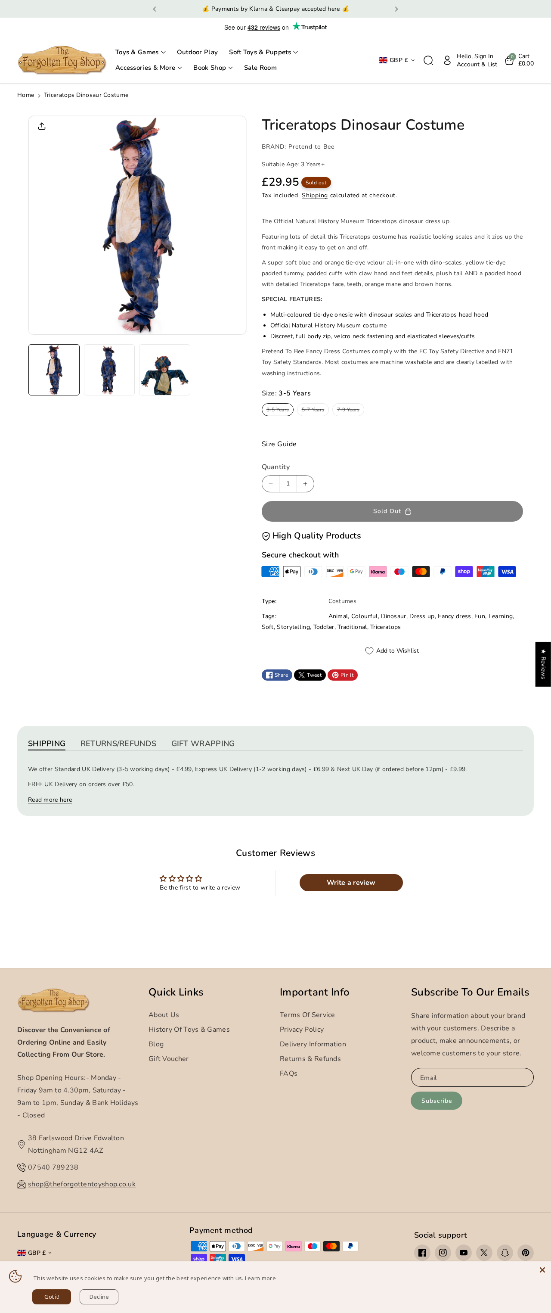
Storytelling (293, 627)
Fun (479, 616)
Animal (338, 616)
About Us (164, 1015)
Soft (268, 627)
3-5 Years (279, 411)
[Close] (542, 1270)
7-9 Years (350, 411)
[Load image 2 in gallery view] (109, 369)
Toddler (323, 627)
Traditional (352, 627)
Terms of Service (307, 1015)
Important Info (315, 992)
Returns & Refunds (310, 1059)
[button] (140, 52)
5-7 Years (315, 411)
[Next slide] (396, 9)
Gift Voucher (169, 1059)
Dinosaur (393, 616)
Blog (156, 1044)
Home (25, 95)
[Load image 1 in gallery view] (54, 369)
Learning (501, 616)
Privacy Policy (302, 1029)
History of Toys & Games (189, 1029)
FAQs (288, 1073)
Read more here (50, 800)
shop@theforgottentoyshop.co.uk (82, 1184)
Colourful (364, 616)
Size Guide (279, 444)
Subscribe (436, 1101)
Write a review (351, 882)
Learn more (260, 1278)
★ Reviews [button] (543, 664)
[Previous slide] (155, 9)
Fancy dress (454, 616)
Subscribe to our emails (470, 992)
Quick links (176, 992)
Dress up (421, 616)
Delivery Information (313, 1044)
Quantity (276, 467)
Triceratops (385, 627)
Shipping (315, 195)
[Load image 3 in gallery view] (164, 369)
